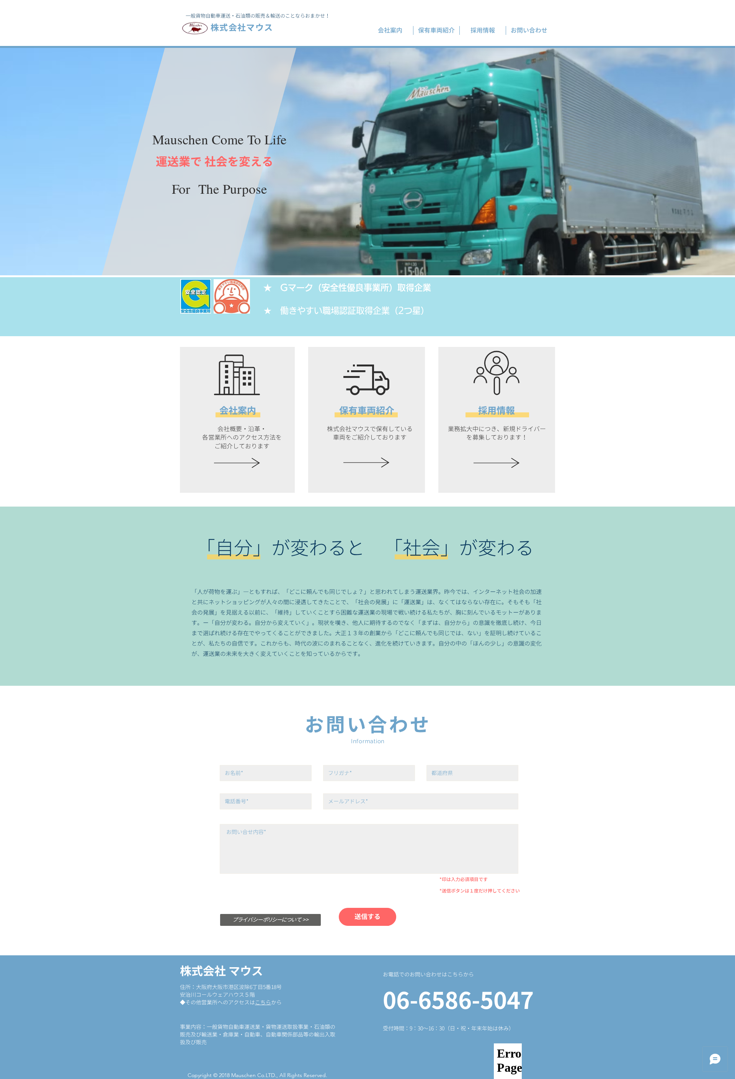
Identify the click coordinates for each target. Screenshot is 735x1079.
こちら (263, 1002)
